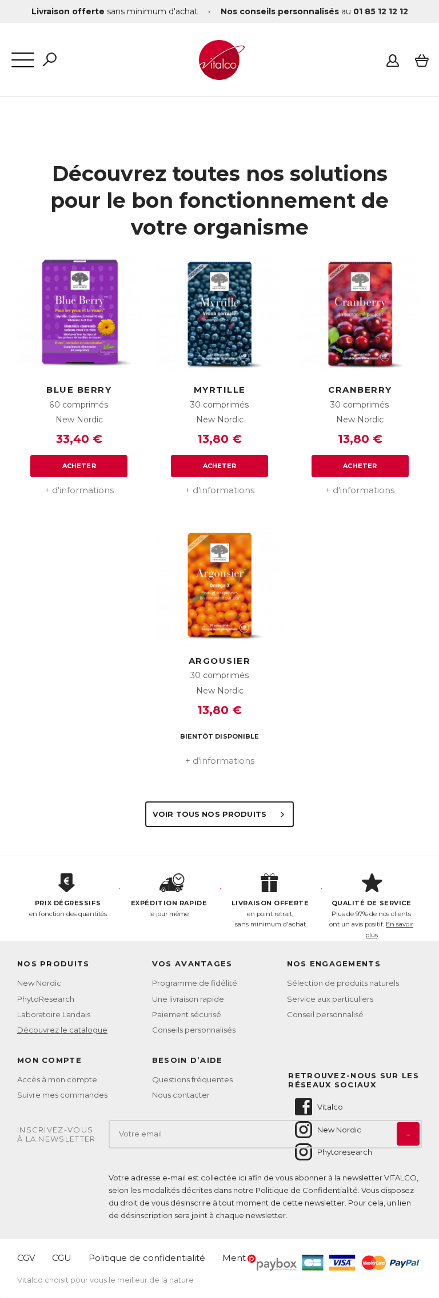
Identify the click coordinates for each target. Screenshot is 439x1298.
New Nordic (39, 982)
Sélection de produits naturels (343, 982)
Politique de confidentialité (147, 1257)
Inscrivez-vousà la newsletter (56, 1134)
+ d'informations (79, 490)
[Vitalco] (219, 73)
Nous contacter (181, 1094)
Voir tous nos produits (211, 814)
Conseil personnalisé (325, 1014)
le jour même (169, 908)
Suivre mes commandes (62, 1094)
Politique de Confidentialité (307, 1190)
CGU (61, 1257)
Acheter (79, 466)
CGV (26, 1257)
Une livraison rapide (188, 998)
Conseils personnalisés (194, 1029)
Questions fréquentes (192, 1079)
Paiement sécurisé (186, 1014)
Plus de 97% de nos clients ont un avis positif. (371, 919)
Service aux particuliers (330, 998)
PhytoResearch (45, 998)
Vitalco (330, 1106)
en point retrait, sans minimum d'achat (270, 913)
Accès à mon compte (57, 1079)
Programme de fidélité (194, 982)
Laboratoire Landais (53, 1014)
